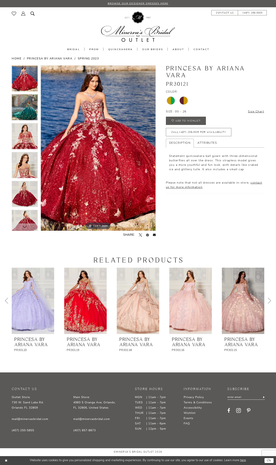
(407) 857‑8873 (84, 430)
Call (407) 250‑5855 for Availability (198, 132)
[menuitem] (14, 13)
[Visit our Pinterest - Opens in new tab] (248, 410)
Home (16, 58)
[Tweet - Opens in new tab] (140, 235)
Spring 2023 (88, 58)
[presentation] (33, 301)
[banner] (138, 26)
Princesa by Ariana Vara (50, 58)
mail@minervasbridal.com (30, 419)
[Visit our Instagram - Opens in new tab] (238, 410)
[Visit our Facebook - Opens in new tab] (228, 410)
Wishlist (190, 413)
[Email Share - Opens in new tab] (154, 235)
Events (188, 418)
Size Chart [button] (256, 111)
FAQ (187, 423)
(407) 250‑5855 (23, 430)
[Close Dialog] (6, 460)
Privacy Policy (194, 397)
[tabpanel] (25, 79)
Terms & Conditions (198, 402)
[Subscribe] (263, 397)
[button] (23, 13)
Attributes (207, 143)
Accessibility (193, 407)
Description (180, 143)
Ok (269, 460)
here (243, 460)
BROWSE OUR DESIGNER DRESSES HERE (138, 3)
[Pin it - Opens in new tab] (147, 235)
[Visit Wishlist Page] (14, 13)
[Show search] (32, 13)
